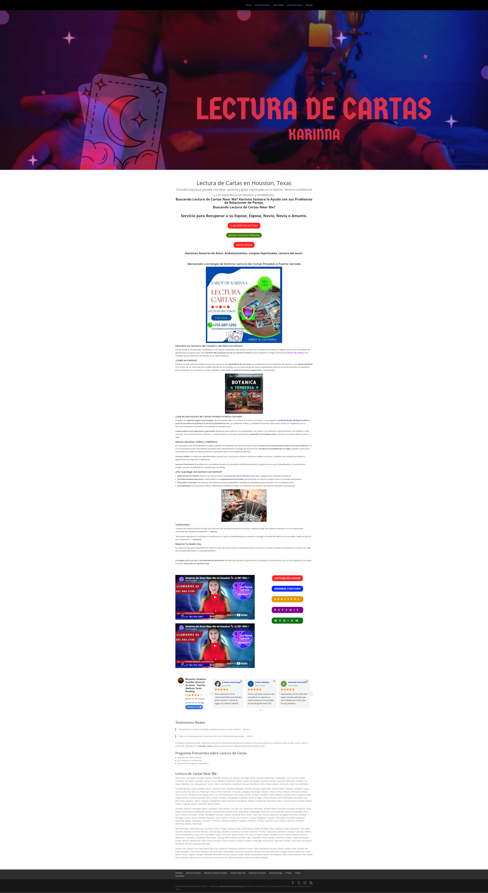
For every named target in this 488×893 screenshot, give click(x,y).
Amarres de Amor (262, 5)
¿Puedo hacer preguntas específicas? (193, 763)
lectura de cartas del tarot (238, 476)
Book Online (278, 5)
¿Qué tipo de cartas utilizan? (189, 757)
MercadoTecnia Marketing (231, 886)
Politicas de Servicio (257, 873)
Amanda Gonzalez (297, 682)
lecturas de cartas (290, 420)
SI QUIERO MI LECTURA (244, 225)
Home (248, 5)
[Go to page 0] (260, 709)
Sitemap (178, 873)
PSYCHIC (287, 610)
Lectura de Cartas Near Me (196, 773)
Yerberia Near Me (237, 873)
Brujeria (309, 5)
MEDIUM (287, 620)
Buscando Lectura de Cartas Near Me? (244, 207)
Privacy (289, 873)
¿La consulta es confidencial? (189, 760)
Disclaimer (179, 876)
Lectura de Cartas (294, 5)
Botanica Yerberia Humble (215, 873)
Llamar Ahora (244, 244)
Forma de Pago (275, 873)
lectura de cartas (295, 352)
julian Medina (262, 682)
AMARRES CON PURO (287, 588)
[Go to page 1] (262, 709)
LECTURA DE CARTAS (287, 578)
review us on (193, 707)
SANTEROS (287, 599)
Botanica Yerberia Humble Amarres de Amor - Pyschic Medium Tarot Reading (195, 685)
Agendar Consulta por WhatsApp (244, 235)
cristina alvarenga (231, 682)
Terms (297, 873)
